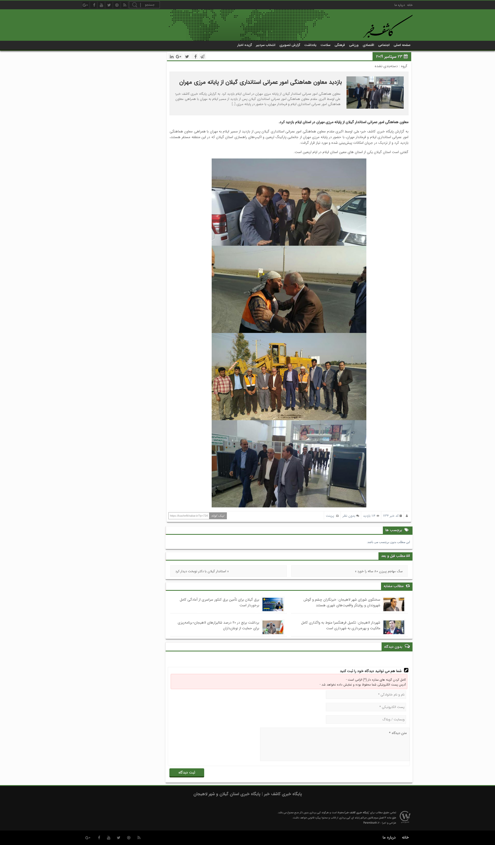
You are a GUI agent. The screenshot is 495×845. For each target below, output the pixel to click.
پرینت (331, 516)
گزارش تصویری (289, 45)
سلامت (325, 45)
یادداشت (310, 45)
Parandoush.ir (371, 823)
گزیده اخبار (244, 45)
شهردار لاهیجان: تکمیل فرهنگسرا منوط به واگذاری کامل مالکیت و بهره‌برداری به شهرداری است (340, 625)
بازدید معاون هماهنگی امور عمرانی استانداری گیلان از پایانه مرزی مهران (260, 82)
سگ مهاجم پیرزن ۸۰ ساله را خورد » (379, 571)
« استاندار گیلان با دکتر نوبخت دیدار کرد (202, 571)
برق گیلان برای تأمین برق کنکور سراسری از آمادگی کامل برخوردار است (219, 602)
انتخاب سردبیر (265, 45)
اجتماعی (384, 45)
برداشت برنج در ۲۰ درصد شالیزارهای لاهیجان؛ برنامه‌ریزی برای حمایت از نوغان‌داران (218, 625)
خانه (409, 5)
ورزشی (354, 45)
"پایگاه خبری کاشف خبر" (357, 813)
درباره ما (399, 5)
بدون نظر (349, 516)
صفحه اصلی (402, 45)
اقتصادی (368, 45)
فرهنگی (340, 45)
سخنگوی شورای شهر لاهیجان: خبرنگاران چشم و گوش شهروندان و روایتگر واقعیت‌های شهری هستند (341, 602)
